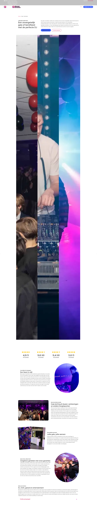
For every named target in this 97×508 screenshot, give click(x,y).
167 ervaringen (26, 357)
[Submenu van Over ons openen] (70, 7)
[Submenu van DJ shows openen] (65, 7)
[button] (0, 254)
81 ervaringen (41, 357)
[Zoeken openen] (81, 7)
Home (19, 16)
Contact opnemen (56, 30)
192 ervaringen (56, 357)
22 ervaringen (71, 357)
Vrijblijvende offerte (88, 6)
